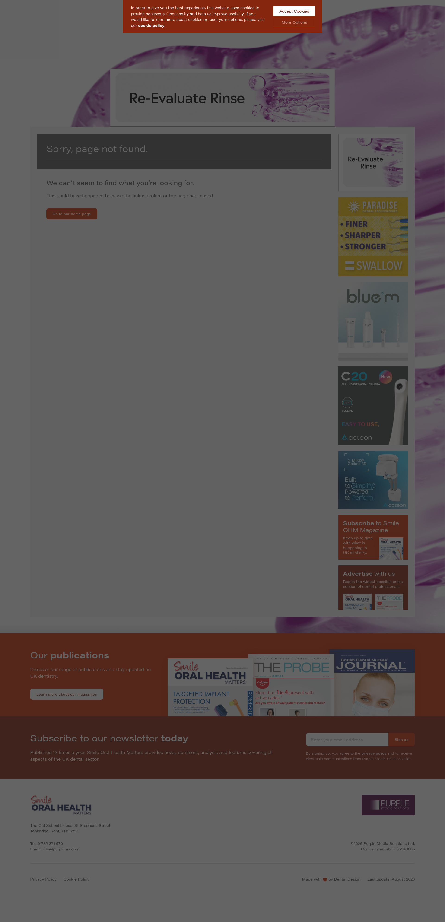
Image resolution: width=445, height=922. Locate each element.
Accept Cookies (294, 11)
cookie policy (151, 25)
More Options (294, 22)
